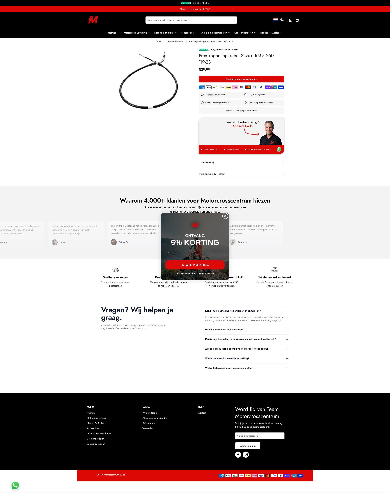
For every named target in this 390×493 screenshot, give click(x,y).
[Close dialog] (225, 216)
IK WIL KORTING (195, 265)
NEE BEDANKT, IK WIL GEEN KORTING (195, 274)
